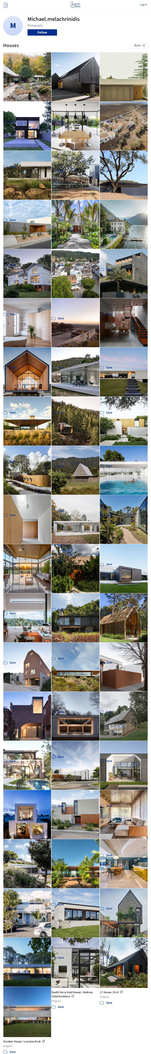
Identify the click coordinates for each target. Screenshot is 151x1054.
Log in (143, 4)
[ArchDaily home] (75, 5)
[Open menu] (5, 4)
